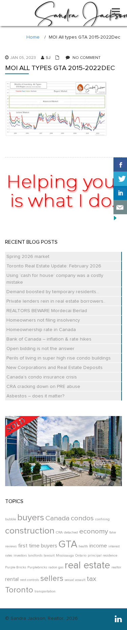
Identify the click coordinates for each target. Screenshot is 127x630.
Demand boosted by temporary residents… (52, 291)
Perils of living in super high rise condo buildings (58, 358)
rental (12, 579)
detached (71, 532)
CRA (59, 532)
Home (33, 37)
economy (93, 531)
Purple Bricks (15, 567)
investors (20, 555)
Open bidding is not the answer (40, 348)
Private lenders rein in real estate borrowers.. (55, 301)
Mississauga (65, 555)
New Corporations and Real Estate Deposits (54, 367)
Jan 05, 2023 (23, 58)
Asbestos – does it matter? (35, 396)
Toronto (19, 590)
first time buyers (37, 546)
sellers (51, 578)
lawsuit (49, 555)
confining (102, 519)
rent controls (29, 580)
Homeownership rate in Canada (41, 329)
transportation (45, 591)
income (98, 546)
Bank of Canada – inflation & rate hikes (48, 339)
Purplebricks (37, 567)
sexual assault (75, 580)
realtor (116, 567)
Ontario (80, 555)
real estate (87, 565)
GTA (68, 544)
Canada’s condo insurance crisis (41, 377)
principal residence (102, 555)
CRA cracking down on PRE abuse (43, 386)
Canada (57, 518)
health (83, 546)
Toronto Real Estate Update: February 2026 (53, 266)
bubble (10, 519)
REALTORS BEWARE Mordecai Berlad (46, 310)
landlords (35, 555)
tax (91, 578)
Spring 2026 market (27, 256)
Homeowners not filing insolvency (43, 320)
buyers (30, 517)
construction (30, 531)
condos (82, 518)
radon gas (55, 567)
